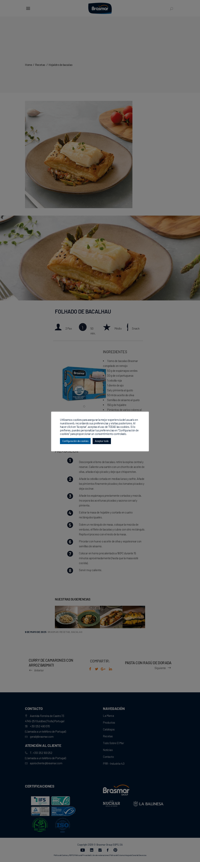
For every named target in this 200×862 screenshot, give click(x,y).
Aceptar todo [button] (102, 441)
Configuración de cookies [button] (75, 441)
